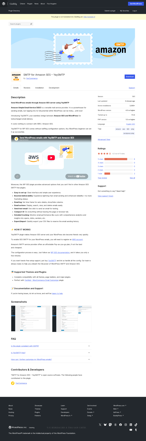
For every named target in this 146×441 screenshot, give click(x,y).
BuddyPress (118, 415)
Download (130, 77)
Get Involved (91, 405)
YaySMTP (52, 261)
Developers (65, 412)
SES (128, 129)
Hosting (11, 412)
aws (123, 129)
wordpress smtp (129, 133)
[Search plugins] (31, 24)
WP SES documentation (60, 252)
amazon (118, 129)
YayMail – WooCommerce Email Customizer (42, 280)
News (11, 409)
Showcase (38, 405)
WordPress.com (119, 405)
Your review (102, 178)
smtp (132, 129)
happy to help (57, 293)
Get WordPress (136, 4)
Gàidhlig (31, 427)
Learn (63, 405)
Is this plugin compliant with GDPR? (25, 346)
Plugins (37, 412)
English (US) (130, 124)
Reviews (27, 88)
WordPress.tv (66, 415)
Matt (115, 409)
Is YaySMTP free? (18, 353)
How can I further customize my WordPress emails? (31, 359)
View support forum (105, 196)
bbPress (117, 412)
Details (16, 88)
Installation (39, 88)
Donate (90, 412)
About (11, 405)
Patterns (38, 415)
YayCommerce (32, 78)
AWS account (77, 239)
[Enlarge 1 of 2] (47, 308)
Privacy (11, 415)
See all (132, 178)
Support (132, 88)
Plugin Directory (14, 11)
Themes (38, 409)
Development (54, 88)
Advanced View (104, 139)
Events (89, 409)
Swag (90, 415)
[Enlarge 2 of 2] (89, 308)
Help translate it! (89, 17)
